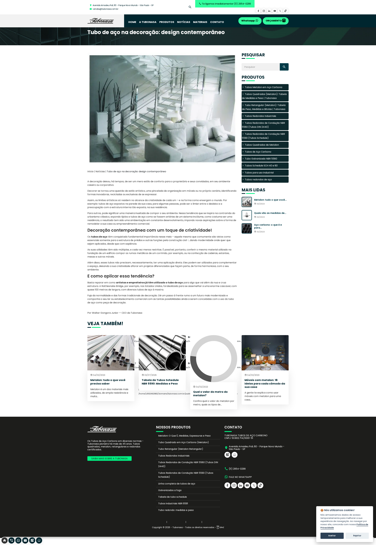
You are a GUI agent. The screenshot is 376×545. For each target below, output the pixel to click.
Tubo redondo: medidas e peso (176, 510)
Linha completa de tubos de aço (176, 483)
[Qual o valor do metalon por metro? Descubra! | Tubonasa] (213, 358)
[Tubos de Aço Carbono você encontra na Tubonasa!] (100, 20)
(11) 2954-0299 (237, 469)
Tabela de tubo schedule (172, 497)
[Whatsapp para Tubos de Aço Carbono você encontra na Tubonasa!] (18, 540)
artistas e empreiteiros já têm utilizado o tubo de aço (149, 282)
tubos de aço (99, 236)
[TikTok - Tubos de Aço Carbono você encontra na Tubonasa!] (285, 11)
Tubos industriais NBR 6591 (173, 503)
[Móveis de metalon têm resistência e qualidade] (265, 352)
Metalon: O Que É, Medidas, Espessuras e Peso (184, 435)
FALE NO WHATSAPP (240, 477)
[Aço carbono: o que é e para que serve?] (246, 228)
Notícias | (101, 171)
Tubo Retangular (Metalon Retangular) (180, 449)
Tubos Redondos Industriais (173, 455)
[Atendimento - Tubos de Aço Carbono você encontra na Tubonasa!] (25, 540)
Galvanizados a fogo (170, 490)
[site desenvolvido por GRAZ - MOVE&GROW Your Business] (220, 527)
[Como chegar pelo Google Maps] (227, 455)
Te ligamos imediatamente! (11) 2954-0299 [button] (226, 3)
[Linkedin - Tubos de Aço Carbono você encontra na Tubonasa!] (269, 11)
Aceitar (332, 535)
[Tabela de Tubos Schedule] (162, 352)
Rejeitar (357, 535)
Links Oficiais (194, 522)
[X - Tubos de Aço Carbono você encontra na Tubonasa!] (280, 11)
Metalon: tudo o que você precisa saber (107, 381)
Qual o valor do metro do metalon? (210, 393)
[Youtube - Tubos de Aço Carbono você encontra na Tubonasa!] (274, 11)
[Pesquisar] (190, 7)
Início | (91, 171)
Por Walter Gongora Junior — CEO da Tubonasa (114, 313)
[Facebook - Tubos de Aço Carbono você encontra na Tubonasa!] (258, 11)
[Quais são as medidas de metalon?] (246, 215)
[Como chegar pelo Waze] (234, 455)
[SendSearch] (284, 67)
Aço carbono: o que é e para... (268, 226)
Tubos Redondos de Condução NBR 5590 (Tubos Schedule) (185, 475)
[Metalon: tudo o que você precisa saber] (246, 202)
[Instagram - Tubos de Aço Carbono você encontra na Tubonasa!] (263, 11)
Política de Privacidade (153, 522)
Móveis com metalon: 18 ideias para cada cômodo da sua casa (265, 383)
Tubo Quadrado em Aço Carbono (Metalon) (183, 442)
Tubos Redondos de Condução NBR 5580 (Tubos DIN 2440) (188, 464)
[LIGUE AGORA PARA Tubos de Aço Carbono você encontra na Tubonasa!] (11, 540)
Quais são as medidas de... (270, 213)
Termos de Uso (176, 522)
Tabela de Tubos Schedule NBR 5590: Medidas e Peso (160, 381)
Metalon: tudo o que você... (270, 200)
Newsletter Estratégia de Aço (219, 522)
